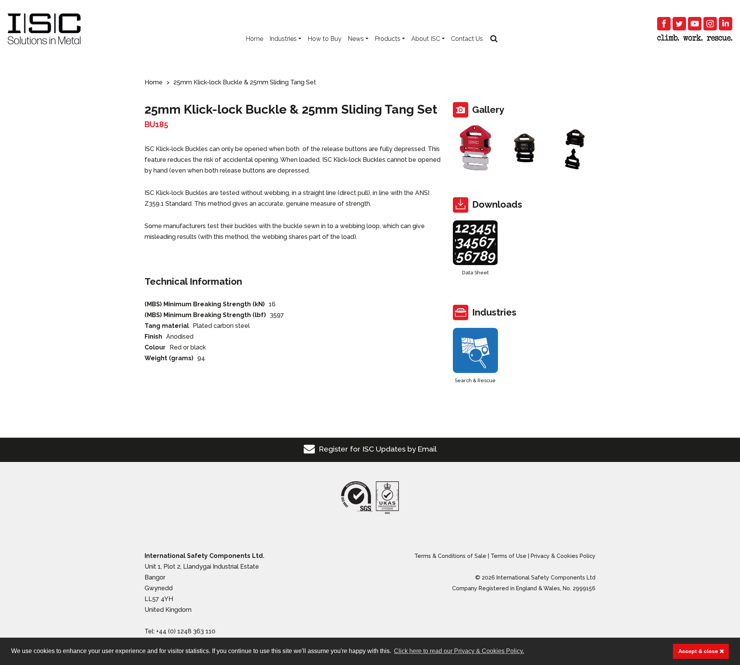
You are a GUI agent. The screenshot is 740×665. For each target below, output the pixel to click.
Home (254, 38)
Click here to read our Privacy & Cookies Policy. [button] (459, 651)
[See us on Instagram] (710, 23)
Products (387, 38)
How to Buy (324, 38)
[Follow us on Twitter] (679, 23)
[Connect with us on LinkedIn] (725, 23)
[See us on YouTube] (694, 23)
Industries (283, 38)
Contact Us (467, 38)
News (356, 38)
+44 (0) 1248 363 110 (185, 631)
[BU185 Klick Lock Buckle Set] (475, 147)
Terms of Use (508, 555)
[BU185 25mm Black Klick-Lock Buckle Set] (524, 147)
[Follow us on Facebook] (664, 23)
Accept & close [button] (699, 651)
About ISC (425, 38)
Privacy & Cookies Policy (563, 555)
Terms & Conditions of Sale (450, 555)
